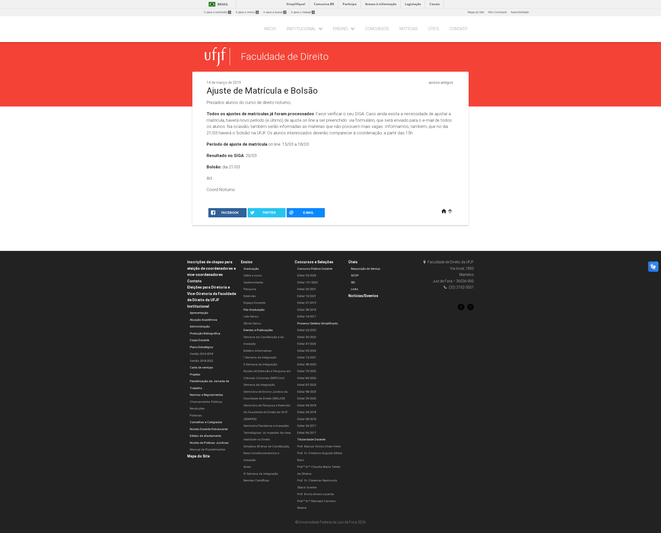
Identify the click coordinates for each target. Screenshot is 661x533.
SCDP (355, 275)
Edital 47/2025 (306, 344)
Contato (458, 28)
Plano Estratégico (201, 347)
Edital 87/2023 (306, 385)
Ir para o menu (247, 12)
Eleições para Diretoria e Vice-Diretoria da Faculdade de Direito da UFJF (211, 293)
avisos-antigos (441, 82)
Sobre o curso (252, 275)
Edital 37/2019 (306, 303)
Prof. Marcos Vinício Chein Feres (319, 446)
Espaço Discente (254, 303)
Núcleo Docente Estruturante (209, 429)
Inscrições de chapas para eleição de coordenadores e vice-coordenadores (211, 268)
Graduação (251, 268)
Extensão (249, 296)
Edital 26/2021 (306, 289)
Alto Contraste (497, 12)
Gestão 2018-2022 (201, 361)
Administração (200, 326)
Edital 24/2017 (306, 426)
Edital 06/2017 (306, 432)
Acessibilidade (520, 12)
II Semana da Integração (260, 364)
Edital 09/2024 (306, 350)
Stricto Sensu (252, 323)
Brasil (217, 4)
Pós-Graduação (253, 309)
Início (270, 28)
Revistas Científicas (256, 480)
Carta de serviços (201, 367)
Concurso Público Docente (314, 268)
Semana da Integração (259, 385)
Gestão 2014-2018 (201, 354)
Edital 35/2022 (306, 337)
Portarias (196, 415)
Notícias (408, 28)
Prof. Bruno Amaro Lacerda (315, 494)
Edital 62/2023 (306, 330)
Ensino (340, 28)
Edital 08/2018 (306, 419)
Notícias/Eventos (363, 296)
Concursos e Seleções (314, 262)
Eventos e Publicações (258, 330)
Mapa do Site (476, 12)
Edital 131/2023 (307, 282)
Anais (247, 467)
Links (354, 289)
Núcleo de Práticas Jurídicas (209, 443)
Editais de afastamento (205, 436)
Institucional (301, 28)
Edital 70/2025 (306, 371)
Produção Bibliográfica (205, 333)
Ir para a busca (274, 12)
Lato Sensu (250, 316)
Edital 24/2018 (306, 412)
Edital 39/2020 (306, 398)
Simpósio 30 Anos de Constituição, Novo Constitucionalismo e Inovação (266, 453)
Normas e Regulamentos (206, 395)
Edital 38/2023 (306, 364)
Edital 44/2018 (306, 405)
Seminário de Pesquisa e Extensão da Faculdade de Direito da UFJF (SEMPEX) (266, 412)
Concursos (377, 28)
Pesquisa (249, 289)
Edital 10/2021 (306, 296)
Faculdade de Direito (285, 56)
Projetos (195, 374)
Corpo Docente (199, 340)
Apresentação (199, 313)
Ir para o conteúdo (217, 12)
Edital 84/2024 (306, 378)
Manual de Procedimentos (207, 449)
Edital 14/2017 (306, 316)
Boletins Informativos (257, 350)
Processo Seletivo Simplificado (317, 323)
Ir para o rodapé (302, 12)
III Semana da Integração (260, 473)
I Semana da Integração (259, 357)
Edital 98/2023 (306, 391)
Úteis (433, 28)
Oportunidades (253, 282)
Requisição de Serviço (365, 268)
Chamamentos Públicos (206, 402)
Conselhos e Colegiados (206, 422)
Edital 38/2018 (306, 309)
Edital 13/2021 (306, 357)
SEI (353, 282)
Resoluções (197, 408)
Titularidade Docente (311, 439)
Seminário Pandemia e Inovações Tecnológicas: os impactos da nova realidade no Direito (267, 432)
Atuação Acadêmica (203, 320)
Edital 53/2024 (306, 275)
